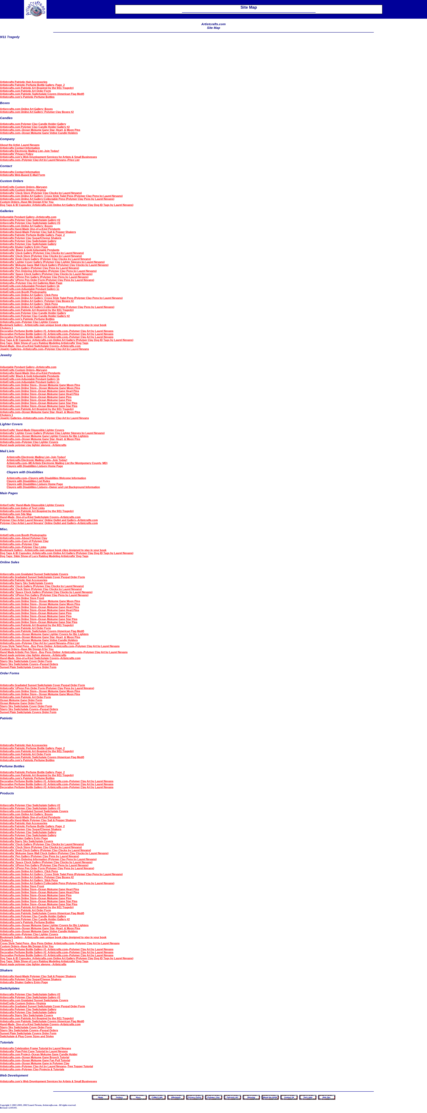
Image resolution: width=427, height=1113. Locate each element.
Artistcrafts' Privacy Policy (16, 154)
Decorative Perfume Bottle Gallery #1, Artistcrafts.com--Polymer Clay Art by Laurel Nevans (56, 331)
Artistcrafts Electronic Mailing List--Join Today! (29, 151)
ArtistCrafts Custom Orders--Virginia (23, 190)
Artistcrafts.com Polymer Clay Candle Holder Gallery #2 (35, 127)
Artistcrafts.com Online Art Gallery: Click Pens (29, 295)
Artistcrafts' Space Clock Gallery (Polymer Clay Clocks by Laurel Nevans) (46, 274)
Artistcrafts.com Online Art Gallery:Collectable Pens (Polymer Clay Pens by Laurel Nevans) (57, 199)
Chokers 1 (6, 328)
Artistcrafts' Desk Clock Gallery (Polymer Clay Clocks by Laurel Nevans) (45, 259)
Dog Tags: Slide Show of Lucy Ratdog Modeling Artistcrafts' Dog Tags (44, 343)
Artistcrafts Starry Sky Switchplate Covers (26, 583)
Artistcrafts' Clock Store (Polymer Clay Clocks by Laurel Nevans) (41, 193)
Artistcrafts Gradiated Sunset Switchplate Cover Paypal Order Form (42, 577)
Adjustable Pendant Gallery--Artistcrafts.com (28, 217)
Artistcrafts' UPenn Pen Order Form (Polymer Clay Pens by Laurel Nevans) (47, 280)
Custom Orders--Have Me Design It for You (27, 202)
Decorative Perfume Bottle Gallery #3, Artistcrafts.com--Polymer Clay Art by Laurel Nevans (56, 337)
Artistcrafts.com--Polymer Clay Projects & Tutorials (32, 1069)
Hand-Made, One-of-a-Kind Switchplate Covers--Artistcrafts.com (40, 346)
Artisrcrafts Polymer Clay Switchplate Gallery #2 (30, 220)
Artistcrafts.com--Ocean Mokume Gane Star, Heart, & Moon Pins (40, 130)
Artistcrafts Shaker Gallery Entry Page (24, 247)
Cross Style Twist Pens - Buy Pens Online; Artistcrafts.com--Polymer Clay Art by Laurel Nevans (60, 646)
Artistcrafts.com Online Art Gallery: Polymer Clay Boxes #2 (37, 112)
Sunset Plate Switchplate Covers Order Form (28, 667)
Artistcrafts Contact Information (20, 148)
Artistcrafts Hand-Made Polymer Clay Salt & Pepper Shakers (38, 232)
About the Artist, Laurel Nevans (20, 145)
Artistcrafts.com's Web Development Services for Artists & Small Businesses (48, 157)
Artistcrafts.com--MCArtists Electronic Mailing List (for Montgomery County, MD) (57, 463)
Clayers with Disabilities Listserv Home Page (35, 466)
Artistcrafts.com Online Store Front (22, 598)
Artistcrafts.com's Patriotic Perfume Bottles (27, 97)
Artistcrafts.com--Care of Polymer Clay (24, 541)
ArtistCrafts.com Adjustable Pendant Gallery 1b (30, 286)
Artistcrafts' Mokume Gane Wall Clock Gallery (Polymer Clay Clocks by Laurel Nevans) (54, 265)
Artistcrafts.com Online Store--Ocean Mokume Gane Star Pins (38, 403)
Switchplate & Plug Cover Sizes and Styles (27, 1036)
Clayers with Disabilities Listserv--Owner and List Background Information (53, 487)
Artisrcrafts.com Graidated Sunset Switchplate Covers (34, 574)
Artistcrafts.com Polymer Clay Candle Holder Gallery (33, 124)
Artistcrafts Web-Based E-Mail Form (22, 175)
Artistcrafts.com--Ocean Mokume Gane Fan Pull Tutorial (35, 1060)
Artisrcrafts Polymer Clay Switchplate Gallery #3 (30, 223)
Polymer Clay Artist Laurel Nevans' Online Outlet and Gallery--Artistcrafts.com (49, 520)
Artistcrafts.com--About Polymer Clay (23, 538)
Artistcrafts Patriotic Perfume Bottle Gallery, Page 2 (32, 85)
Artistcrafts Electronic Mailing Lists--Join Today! (37, 460)
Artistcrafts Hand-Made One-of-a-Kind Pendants (30, 229)
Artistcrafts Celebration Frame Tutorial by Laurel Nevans (35, 1048)
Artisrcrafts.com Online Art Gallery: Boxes (26, 109)
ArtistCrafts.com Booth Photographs (23, 292)
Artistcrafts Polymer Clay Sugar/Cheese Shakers (30, 238)
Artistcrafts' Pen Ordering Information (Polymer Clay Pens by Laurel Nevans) (48, 271)
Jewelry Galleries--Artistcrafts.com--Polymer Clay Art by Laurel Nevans (44, 349)
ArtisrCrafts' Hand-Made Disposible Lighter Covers (32, 430)
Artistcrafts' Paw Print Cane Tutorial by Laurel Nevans (34, 1051)
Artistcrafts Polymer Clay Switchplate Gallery (28, 241)
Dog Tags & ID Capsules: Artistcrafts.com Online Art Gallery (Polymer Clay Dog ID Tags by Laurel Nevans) (66, 205)
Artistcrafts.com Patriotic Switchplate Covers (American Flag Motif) (42, 94)
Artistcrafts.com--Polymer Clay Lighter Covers (29, 322)
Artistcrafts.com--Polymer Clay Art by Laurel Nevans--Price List (39, 160)
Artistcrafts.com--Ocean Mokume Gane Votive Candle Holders (39, 133)
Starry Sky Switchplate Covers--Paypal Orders (29, 664)
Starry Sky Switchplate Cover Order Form (26, 661)
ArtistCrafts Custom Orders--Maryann (23, 187)
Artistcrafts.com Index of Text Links (22, 508)
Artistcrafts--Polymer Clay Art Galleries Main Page (31, 283)
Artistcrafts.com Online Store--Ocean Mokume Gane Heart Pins (39, 391)
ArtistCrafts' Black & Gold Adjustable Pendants (29, 250)
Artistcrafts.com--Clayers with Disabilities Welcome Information (46, 478)
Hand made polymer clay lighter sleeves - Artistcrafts (33, 445)
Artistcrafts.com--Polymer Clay (19, 544)
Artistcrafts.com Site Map (16, 514)
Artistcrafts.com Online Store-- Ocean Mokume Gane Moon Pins (40, 385)
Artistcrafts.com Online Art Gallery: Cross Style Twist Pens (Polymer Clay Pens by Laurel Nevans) (61, 196)
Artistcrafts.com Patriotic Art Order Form (25, 91)
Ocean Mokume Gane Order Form (21, 700)
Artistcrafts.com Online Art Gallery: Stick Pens (29, 304)
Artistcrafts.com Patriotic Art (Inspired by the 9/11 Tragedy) (37, 88)
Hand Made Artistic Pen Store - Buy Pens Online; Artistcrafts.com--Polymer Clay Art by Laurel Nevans (64, 652)
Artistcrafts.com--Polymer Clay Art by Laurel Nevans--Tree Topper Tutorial (46, 1066)
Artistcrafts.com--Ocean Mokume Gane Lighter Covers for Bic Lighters (44, 436)
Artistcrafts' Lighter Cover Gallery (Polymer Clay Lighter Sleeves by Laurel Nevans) (52, 262)
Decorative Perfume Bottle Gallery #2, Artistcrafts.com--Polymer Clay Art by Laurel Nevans (56, 334)
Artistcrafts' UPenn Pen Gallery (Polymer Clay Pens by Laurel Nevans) (44, 277)
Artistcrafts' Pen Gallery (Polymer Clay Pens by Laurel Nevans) (39, 268)
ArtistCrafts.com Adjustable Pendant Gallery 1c (29, 289)
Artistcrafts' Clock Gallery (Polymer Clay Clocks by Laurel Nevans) (42, 253)
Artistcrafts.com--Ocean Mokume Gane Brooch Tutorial (34, 1057)
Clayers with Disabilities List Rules (28, 481)
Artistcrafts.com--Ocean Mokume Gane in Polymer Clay (34, 1063)
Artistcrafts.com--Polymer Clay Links (23, 547)
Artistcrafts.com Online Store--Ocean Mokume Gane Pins (36, 397)
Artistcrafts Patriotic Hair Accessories (23, 82)
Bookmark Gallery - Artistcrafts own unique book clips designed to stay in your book (53, 325)
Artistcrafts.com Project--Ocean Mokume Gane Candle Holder (38, 1054)
